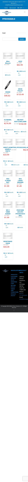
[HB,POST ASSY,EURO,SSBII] (20, 114)
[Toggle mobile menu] (25, 12)
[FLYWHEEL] (7, 114)
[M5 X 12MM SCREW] (7, 205)
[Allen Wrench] (7, 56)
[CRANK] (7, 85)
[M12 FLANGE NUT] (7, 173)
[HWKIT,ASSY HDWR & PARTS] (7, 142)
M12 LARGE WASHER (20, 180)
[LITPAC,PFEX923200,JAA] (20, 142)
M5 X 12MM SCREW (7, 212)
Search (22, 39)
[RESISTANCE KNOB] (7, 236)
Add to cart (19, 73)
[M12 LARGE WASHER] (20, 173)
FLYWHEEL (8, 120)
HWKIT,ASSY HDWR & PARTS (7, 149)
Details (8, 75)
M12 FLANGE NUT (8, 180)
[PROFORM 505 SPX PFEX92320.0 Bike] (20, 205)
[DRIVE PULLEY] (20, 83)
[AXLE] (20, 56)
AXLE (20, 61)
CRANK (7, 92)
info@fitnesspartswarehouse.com (14, 5)
